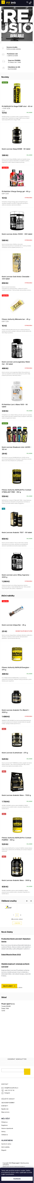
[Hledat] (26, 2)
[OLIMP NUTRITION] (8, 890)
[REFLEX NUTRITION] (25, 890)
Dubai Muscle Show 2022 (11, 938)
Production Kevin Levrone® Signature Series (15, 923)
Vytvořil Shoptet (17, 1159)
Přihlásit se (27, 1055)
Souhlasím (16, 1179)
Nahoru (17, 906)
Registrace (4, 1108)
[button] (3, 24)
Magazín (3, 1133)
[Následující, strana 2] (16, 898)
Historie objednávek (7, 1111)
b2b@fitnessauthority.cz (11, 1071)
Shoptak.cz (22, 1149)
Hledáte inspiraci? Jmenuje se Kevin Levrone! (15, 948)
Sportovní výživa (6, 1127)
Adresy (3, 1114)
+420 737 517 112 (9, 1073)
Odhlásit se (4, 1118)
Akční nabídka (5, 1130)
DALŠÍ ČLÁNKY (8, 969)
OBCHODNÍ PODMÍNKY (8, 1086)
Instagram (7, 1076)
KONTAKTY (4, 1089)
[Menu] (3, 2)
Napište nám (4, 1092)
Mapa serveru (5, 1095)
